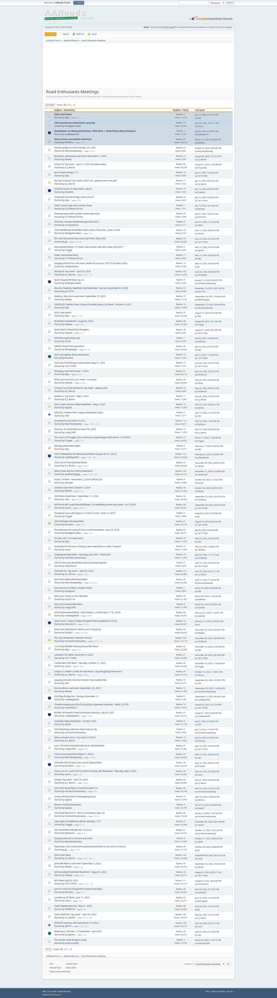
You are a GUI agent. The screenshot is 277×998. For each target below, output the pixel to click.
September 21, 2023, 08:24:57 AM (210, 696)
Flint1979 (201, 217)
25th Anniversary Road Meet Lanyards (74, 122)
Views (185, 110)
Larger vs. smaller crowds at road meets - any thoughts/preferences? (88, 671)
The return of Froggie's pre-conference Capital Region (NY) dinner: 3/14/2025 (92, 437)
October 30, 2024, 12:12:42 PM (208, 479)
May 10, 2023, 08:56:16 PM (207, 763)
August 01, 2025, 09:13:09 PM (208, 330)
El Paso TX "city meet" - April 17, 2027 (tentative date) (80, 164)
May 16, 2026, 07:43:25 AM (207, 247)
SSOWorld (201, 374)
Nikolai (68, 159)
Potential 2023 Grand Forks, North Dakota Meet (78, 762)
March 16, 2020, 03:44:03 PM (208, 139)
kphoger (201, 209)
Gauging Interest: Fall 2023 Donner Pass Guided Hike (80, 680)
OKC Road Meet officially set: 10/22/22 (73, 829)
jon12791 (69, 291)
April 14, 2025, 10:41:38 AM (207, 421)
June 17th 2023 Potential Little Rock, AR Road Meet (79, 745)
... (72, 104)
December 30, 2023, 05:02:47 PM (210, 629)
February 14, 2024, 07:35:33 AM (209, 621)
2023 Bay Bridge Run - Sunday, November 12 (76, 696)
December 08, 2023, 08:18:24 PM (210, 655)
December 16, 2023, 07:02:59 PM (210, 646)
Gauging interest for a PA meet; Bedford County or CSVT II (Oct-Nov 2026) (90, 263)
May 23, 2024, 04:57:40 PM (207, 538)
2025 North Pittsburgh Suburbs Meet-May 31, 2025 (79, 362)
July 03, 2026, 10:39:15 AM (206, 214)
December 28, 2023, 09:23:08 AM (210, 638)
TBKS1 (200, 225)
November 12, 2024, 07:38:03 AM (210, 471)
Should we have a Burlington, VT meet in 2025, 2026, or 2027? (85, 513)
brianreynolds (72, 943)
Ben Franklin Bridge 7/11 (66, 172)
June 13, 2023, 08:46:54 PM (207, 754)
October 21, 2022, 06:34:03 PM (208, 838)
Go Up (48, 949)
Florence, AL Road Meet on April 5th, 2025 (75, 429)
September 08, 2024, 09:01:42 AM (210, 505)
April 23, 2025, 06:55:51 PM (207, 404)
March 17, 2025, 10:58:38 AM (208, 437)
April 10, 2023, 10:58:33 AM (207, 796)
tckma (200, 126)
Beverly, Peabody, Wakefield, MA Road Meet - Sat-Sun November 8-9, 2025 (91, 288)
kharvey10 (70, 624)
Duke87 (69, 632)
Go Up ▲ (231, 991)
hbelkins (69, 142)
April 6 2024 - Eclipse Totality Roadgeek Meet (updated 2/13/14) (85, 620)
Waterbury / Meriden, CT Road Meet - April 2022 (78, 931)
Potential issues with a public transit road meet (77, 213)
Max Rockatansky (73, 150)
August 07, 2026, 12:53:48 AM (208, 164)
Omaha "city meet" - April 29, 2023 (71, 779)
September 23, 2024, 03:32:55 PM (210, 496)
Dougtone (70, 591)
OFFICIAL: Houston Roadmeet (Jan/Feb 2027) (76, 221)
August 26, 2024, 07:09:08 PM (208, 513)
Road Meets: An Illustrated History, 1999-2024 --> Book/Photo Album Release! (95, 131)
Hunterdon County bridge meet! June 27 (74, 197)
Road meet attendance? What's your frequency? (77, 629)
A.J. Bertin (201, 159)
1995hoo (201, 549)
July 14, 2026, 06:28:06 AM (206, 197)
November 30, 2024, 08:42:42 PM (210, 463)
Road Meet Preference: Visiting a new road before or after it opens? (87, 546)
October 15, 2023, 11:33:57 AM (208, 672)
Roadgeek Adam (73, 126)
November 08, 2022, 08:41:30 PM (210, 821)
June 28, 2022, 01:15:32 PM (207, 889)
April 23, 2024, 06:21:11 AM (207, 571)
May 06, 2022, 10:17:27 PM (207, 914)
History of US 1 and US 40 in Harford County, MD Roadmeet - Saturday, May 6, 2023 (95, 771)
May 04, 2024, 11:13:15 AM (207, 554)
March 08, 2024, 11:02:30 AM (208, 596)
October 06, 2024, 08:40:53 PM (208, 488)
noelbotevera (71, 266)
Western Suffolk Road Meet (67, 804)
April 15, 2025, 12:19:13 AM (207, 412)
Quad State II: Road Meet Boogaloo (71, 329)
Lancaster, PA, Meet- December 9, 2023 (73, 654)
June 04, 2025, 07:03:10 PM (207, 371)
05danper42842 (73, 283)
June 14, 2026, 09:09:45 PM (207, 230)
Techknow (201, 499)
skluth (68, 724)
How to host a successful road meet (73, 139)
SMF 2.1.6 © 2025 (49, 991)
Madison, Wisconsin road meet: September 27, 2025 (80, 296)
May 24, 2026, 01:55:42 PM (207, 238)
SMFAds (45, 995)
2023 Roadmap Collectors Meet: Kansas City (75, 729)
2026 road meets (63, 114)
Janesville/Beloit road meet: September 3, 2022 (77, 863)
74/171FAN (202, 176)
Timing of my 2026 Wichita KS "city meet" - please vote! (81, 388)
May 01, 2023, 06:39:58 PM (207, 780)
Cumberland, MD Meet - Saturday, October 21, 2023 (80, 663)
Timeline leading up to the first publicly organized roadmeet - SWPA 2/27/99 (91, 704)
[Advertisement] (138, 66)
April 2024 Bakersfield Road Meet (70, 579)
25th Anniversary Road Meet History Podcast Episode (80, 562)
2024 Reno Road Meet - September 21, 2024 (76, 496)
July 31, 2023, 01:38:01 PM (206, 721)
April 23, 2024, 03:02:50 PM (207, 563)
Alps (67, 117)
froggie (68, 250)
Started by (69, 110)
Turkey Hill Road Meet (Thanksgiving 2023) (75, 796)
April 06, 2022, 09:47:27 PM (207, 923)
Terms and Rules (218, 991)
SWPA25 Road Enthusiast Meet (69, 346)
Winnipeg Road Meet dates (67, 445)
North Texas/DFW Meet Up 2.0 (69, 279)
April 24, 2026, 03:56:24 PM (207, 271)
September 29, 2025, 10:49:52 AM (210, 296)
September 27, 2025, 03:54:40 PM (210, 304)
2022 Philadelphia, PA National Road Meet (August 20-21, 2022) (85, 454)
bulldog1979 (203, 134)
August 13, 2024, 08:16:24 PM (208, 521)
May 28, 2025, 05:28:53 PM (207, 380)
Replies (176, 110)
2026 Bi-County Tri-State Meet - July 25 (73, 188)
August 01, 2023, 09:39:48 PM (208, 713)
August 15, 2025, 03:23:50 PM (208, 313)
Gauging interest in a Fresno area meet (73, 838)
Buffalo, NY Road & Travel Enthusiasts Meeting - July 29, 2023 (84, 712)
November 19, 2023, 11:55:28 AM (210, 663)
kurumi (200, 483)
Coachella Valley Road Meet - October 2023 (75, 721)
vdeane (200, 233)
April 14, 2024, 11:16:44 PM (207, 579)
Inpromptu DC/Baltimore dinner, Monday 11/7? (77, 821)
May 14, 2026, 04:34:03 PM (207, 263)
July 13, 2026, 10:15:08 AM (206, 205)
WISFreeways (203, 299)
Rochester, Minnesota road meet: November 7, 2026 (80, 156)
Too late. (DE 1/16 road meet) (68, 538)
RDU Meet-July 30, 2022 (66, 880)
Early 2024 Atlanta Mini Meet (68, 604)
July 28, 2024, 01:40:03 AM (206, 131)
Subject (58, 110)
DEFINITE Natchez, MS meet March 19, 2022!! (76, 922)
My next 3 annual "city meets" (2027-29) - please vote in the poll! (85, 180)
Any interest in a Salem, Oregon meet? (73, 587)
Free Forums (56, 995)
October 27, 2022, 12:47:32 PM (208, 830)
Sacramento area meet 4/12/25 (69, 420)
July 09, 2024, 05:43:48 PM (206, 530)
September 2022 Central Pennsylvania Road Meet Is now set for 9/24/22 (90, 846)
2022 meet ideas (62, 855)
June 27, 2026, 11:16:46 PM (207, 222)
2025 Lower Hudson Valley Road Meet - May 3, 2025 (79, 404)
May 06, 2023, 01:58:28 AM (207, 771)
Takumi (200, 675)
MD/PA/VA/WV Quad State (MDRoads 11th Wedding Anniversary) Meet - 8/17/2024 (95, 504)
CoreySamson (72, 225)
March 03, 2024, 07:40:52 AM (208, 604)
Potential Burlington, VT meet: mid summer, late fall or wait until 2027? (88, 246)
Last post (200, 110)
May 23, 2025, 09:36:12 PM (207, 388)
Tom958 (201, 607)
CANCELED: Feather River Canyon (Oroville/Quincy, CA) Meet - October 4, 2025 (92, 304)
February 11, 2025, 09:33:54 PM (209, 446)
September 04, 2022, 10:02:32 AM (210, 864)
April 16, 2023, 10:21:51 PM (207, 788)
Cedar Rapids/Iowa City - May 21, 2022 (73, 905)
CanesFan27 (71, 565)
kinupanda (202, 167)
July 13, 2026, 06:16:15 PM (206, 114)
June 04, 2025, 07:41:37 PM (207, 363)
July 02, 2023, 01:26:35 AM (206, 737)
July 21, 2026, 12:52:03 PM (206, 172)
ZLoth (68, 341)
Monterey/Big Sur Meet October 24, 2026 (75, 147)
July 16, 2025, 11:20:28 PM (206, 355)
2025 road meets (62, 312)
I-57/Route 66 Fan (74, 208)
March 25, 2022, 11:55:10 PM (208, 940)
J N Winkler (202, 275)
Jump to (188, 964)
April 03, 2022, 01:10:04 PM (207, 931)
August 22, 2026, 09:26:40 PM (208, 148)
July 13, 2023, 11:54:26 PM (206, 729)
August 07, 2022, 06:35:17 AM (208, 872)
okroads (69, 482)
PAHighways (71, 349)
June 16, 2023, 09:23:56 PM (207, 746)
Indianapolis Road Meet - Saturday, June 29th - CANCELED (82, 554)
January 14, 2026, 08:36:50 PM (208, 280)
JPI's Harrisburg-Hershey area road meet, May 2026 (80, 238)
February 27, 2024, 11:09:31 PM (209, 612)
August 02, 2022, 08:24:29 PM (208, 880)
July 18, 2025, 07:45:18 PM (206, 346)
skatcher (201, 616)
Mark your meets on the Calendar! (71, 596)
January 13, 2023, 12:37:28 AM (208, 813)
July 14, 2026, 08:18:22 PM (206, 189)
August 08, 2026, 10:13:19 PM (208, 156)
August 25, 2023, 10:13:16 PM (208, 704)
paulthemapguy (72, 474)
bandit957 (201, 892)
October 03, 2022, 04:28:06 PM (208, 847)
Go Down (49, 105)
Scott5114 (70, 599)
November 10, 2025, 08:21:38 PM (210, 288)
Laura (68, 507)
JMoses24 (70, 833)
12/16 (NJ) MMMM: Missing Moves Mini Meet (76, 646)
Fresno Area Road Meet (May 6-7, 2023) (73, 754)
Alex (199, 541)
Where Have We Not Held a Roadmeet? (73, 471)
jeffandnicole (203, 457)
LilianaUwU (202, 474)
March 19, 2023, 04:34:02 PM (208, 805)
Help (208, 991)
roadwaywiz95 (72, 134)
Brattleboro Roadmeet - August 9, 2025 (73, 321)
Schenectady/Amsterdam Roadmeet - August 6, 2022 (80, 872)
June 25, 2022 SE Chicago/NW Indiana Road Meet (78, 889)
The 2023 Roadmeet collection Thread (73, 637)
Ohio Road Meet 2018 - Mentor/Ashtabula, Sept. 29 (79, 812)
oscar (199, 926)
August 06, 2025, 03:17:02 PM (208, 321)
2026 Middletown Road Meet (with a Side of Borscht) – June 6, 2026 (87, 230)
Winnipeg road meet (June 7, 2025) (71, 371)
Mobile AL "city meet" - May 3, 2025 (71, 396)
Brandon (69, 192)
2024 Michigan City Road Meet (69, 521)
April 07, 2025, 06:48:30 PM (207, 429)
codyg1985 (70, 432)
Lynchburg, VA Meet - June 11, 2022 (72, 897)
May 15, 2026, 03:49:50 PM (207, 255)
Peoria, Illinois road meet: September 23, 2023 (77, 688)
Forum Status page (166, 27)
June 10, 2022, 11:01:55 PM (207, 897)
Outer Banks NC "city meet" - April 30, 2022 (75, 914)
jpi (66, 241)
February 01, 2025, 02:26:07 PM (209, 454)
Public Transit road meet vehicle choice (73, 205)
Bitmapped (202, 901)
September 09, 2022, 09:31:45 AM (210, 855)
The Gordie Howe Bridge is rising (70, 939)
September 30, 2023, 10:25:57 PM (210, 680)
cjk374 (68, 926)
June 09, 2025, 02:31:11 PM (207, 123)
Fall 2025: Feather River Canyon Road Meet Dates (78, 412)
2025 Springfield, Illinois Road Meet (71, 354)
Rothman (201, 341)
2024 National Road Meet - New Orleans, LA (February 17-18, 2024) (87, 612)
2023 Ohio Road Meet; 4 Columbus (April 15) (76, 788)
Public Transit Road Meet (66, 255)
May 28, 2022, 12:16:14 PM (207, 906)
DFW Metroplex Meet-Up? (67, 338)
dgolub (200, 250)
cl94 (67, 307)
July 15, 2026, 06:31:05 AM (206, 181)
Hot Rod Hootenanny (206, 283)
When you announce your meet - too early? (75, 379)
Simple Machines (64, 991)
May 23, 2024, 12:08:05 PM (207, 546)
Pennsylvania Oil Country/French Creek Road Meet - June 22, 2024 (86, 529)
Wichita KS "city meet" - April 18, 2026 (72, 271)
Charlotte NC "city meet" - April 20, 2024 (73, 570)
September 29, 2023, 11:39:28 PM (210, 688)
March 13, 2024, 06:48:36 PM (208, 588)
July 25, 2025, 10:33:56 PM (206, 338)
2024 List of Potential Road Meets (70, 462)
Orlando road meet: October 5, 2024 (72, 487)
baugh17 (201, 808)
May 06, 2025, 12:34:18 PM (207, 396)
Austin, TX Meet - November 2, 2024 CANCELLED (78, 479)
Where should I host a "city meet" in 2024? (75, 737)
